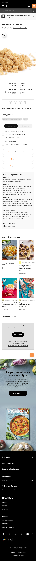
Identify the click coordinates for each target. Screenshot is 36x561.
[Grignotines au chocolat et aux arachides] (26, 288)
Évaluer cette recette (20, 28)
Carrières (5, 523)
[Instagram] (15, 534)
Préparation (25, 126)
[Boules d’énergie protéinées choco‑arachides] (26, 250)
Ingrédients (11, 126)
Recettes (4, 502)
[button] (34, 6)
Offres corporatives (7, 520)
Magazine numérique (8, 527)
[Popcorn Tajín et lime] (9, 250)
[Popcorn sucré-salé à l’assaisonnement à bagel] (9, 288)
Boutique (4, 506)
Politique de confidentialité (18, 552)
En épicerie (5, 516)
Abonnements (6, 513)
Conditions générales (18, 555)
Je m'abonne (19, 393)
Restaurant (5, 509)
